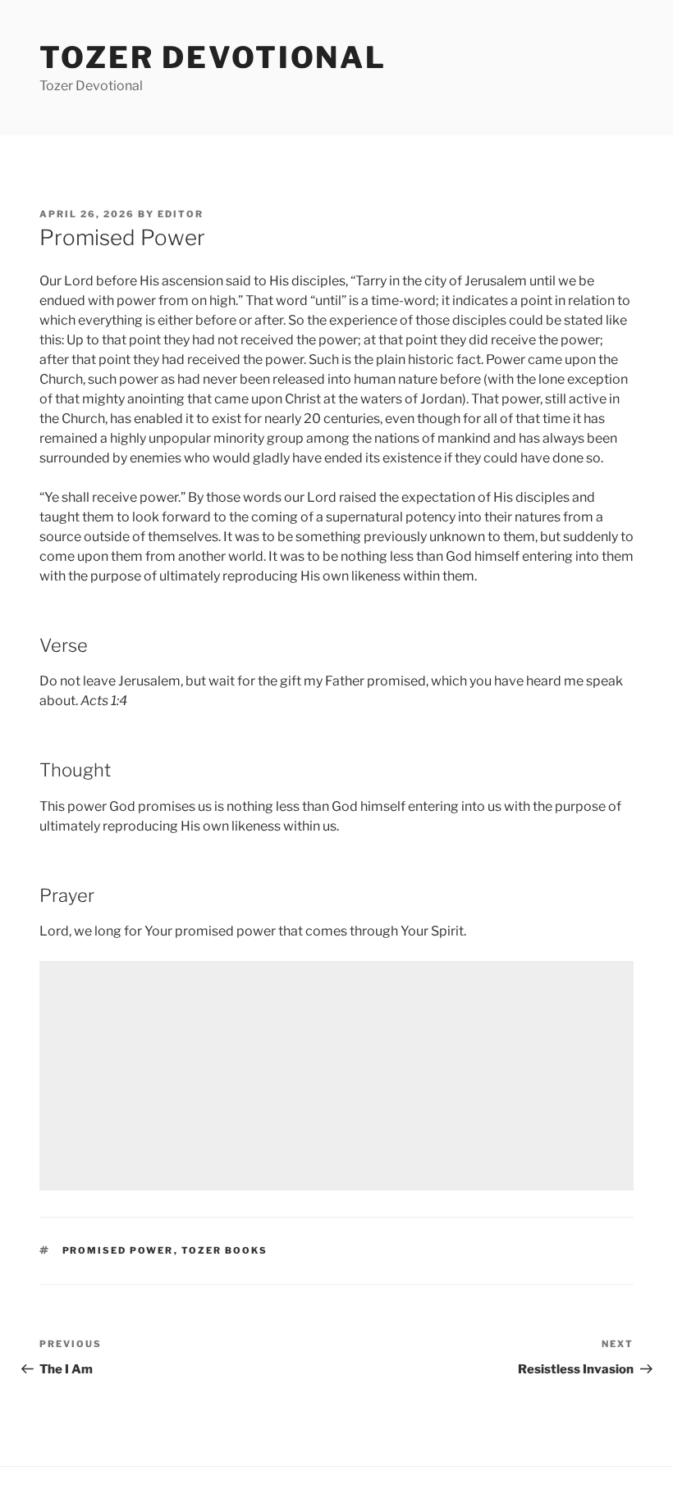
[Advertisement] (336, 1076)
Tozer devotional (213, 57)
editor (181, 214)
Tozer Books (224, 1250)
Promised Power (118, 1250)
